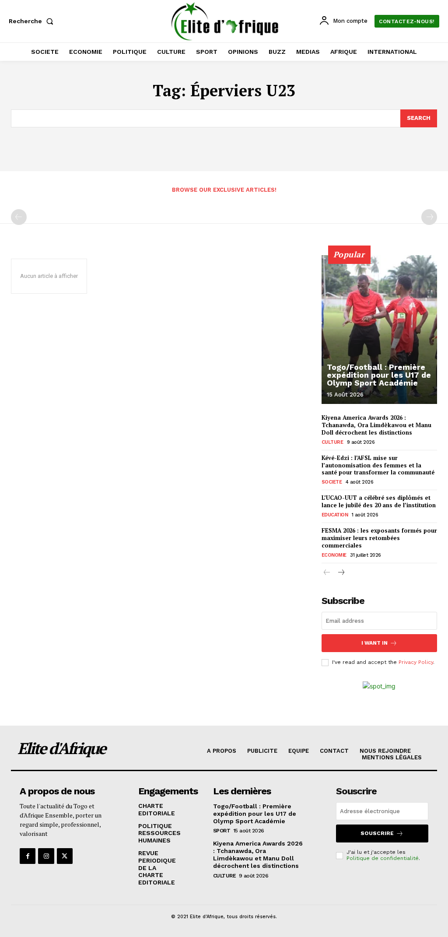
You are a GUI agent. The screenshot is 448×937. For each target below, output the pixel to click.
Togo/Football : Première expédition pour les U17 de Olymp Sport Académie (379, 374)
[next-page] (341, 573)
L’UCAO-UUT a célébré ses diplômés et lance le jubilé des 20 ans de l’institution (379, 501)
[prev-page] (19, 217)
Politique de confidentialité (382, 858)
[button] (33, 21)
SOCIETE (332, 482)
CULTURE (332, 442)
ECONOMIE (334, 555)
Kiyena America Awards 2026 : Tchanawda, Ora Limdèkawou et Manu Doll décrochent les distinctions (376, 425)
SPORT (222, 831)
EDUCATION (335, 515)
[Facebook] (27, 856)
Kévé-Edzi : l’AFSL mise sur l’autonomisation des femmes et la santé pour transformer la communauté (378, 465)
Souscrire (377, 833)
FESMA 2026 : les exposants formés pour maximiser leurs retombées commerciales (379, 537)
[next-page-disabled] (429, 217)
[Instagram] (46, 856)
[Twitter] (65, 856)
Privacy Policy (416, 662)
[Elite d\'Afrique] (225, 21)
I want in (374, 643)
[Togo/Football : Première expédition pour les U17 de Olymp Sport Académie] (379, 329)
